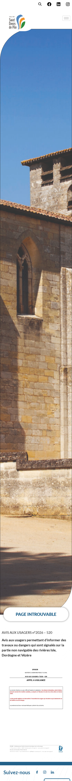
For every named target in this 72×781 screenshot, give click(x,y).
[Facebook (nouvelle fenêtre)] (49, 4)
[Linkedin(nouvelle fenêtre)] (58, 4)
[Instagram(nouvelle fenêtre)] (68, 4)
